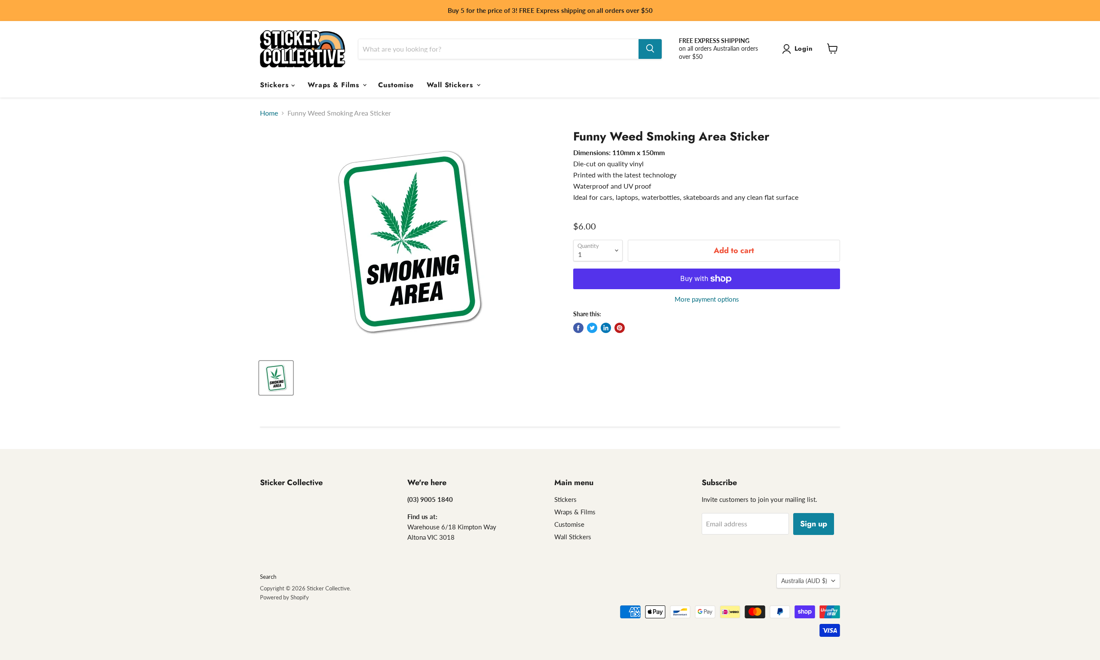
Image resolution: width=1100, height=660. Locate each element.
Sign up (813, 523)
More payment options (707, 299)
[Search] (650, 48)
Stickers (275, 84)
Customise (396, 84)
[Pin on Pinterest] (619, 328)
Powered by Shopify (284, 597)
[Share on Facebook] (578, 328)
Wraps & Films (335, 84)
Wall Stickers (451, 84)
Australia (804, 580)
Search (268, 576)
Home (269, 113)
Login (803, 48)
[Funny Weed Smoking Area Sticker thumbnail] (276, 378)
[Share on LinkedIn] (606, 328)
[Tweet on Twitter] (592, 328)
